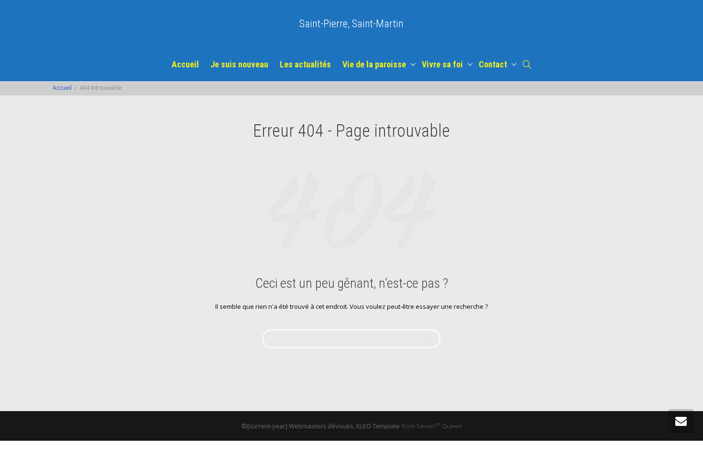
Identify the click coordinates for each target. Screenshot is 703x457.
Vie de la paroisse (375, 64)
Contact (494, 64)
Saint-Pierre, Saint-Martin (351, 24)
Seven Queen (439, 426)
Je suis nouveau (239, 64)
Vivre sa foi (443, 64)
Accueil (185, 64)
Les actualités (305, 64)
